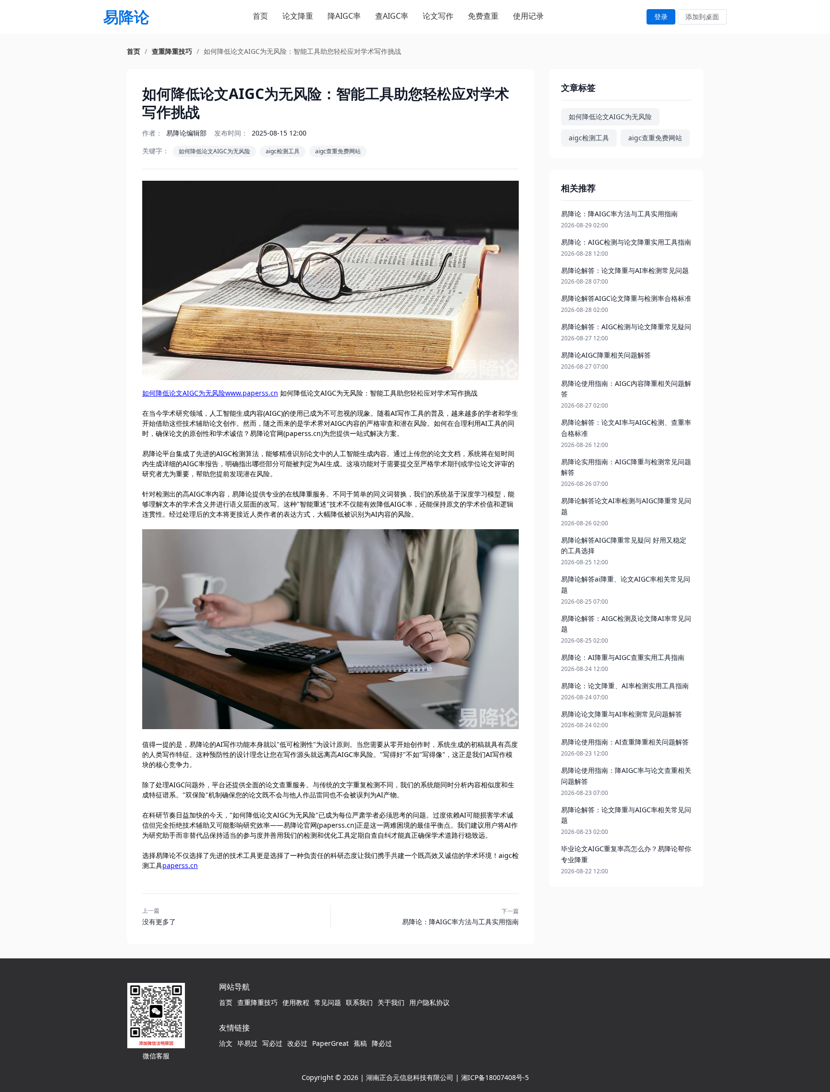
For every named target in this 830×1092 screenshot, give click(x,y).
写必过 (272, 1043)
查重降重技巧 (257, 1002)
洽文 (225, 1043)
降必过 (382, 1043)
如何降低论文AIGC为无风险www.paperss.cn (210, 392)
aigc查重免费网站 (338, 151)
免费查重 (483, 16)
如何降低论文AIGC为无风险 (214, 151)
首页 (260, 16)
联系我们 (359, 1002)
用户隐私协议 (429, 1002)
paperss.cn (180, 865)
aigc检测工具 (283, 151)
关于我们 (391, 1002)
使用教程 (295, 1002)
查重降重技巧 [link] (172, 51)
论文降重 (297, 16)
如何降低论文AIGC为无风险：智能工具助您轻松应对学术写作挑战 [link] (302, 51)
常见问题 (327, 1002)
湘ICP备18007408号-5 (495, 1077)
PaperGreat (330, 1043)
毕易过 (247, 1043)
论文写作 (438, 16)
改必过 (297, 1043)
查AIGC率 (391, 16)
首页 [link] (133, 51)
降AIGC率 (344, 16)
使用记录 (528, 16)
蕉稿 (360, 1043)
